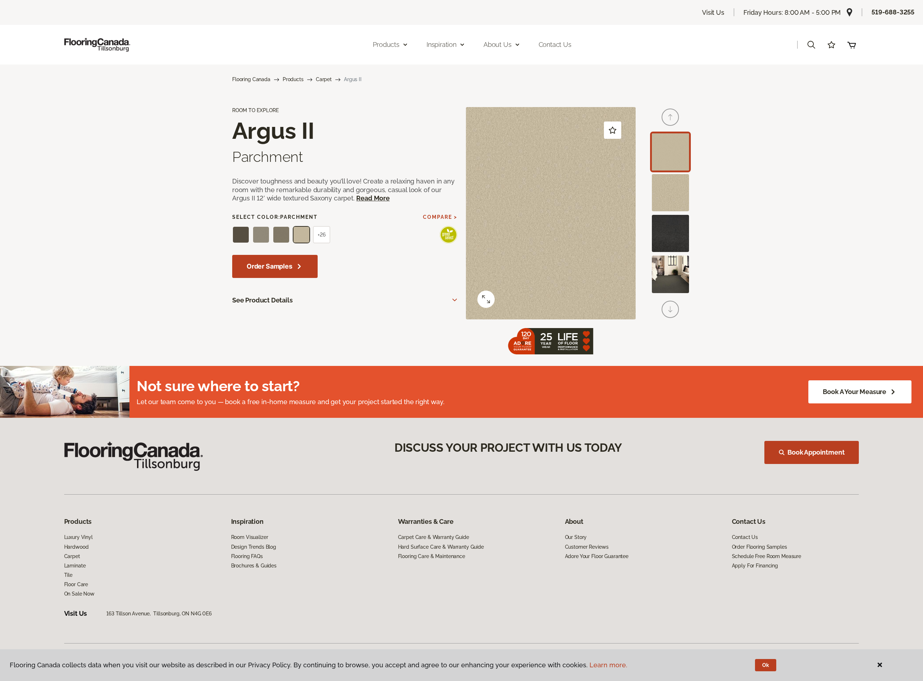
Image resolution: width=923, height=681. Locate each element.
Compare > (440, 217)
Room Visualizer (249, 537)
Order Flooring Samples (759, 547)
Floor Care (76, 584)
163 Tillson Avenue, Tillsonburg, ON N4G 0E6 (159, 613)
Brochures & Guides (254, 566)
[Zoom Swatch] (486, 299)
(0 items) (851, 44)
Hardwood (76, 547)
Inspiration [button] (441, 44)
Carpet (324, 79)
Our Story (576, 537)
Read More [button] (372, 198)
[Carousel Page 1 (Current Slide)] (670, 152)
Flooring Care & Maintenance (431, 556)
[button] (811, 44)
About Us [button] (497, 44)
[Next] (670, 309)
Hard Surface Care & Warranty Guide (441, 547)
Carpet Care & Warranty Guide (433, 537)
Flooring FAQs (247, 556)
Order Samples (269, 266)
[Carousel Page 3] (670, 233)
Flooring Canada (251, 79)
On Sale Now (79, 594)
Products (293, 79)
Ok (765, 665)
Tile (68, 575)
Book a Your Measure (854, 391)
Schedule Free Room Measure (766, 556)
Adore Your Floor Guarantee (596, 556)
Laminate (75, 566)
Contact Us (555, 44)
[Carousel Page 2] (670, 192)
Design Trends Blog (253, 547)
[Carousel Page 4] (670, 274)
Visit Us (713, 12)
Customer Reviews (587, 547)
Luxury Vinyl (78, 537)
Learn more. (608, 665)
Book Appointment (815, 452)
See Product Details (262, 300)
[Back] (670, 117)
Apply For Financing (755, 566)
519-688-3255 (892, 12)
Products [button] (386, 44)
